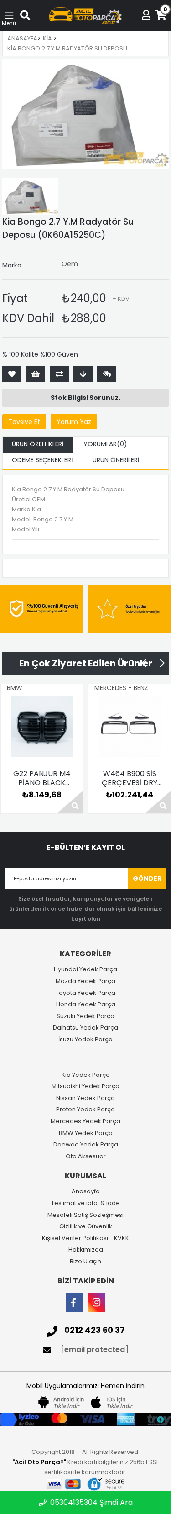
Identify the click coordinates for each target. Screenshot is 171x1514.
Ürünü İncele (70, 801)
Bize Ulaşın (85, 1261)
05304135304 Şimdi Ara (90, 1502)
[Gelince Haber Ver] (106, 374)
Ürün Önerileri (116, 459)
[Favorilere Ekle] (11, 374)
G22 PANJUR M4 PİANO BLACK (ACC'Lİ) (42, 778)
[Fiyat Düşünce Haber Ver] (83, 374)
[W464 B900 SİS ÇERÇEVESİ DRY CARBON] (130, 727)
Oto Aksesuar (86, 1156)
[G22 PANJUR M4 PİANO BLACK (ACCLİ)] (42, 727)
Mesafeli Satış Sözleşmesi (85, 1215)
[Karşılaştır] (59, 374)
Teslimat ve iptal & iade (85, 1203)
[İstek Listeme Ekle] (35, 374)
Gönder (147, 878)
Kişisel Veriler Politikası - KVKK (85, 1238)
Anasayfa (86, 1191)
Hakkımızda (85, 1249)
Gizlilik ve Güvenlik (85, 1226)
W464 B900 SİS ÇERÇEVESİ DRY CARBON (129, 778)
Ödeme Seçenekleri (42, 459)
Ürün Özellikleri (37, 444)
